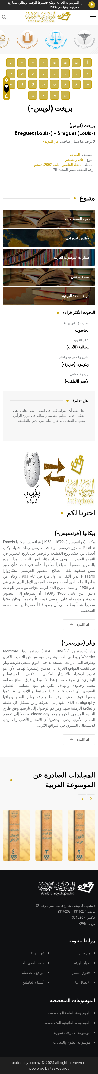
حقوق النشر (81, 973)
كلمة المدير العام (31, 963)
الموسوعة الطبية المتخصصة (69, 1013)
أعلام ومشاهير (75, 160)
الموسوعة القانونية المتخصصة (67, 1023)
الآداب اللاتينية (81, 340)
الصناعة (74, 155)
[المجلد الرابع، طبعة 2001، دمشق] (47, 835)
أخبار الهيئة (82, 963)
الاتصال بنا (82, 982)
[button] (91, 798)
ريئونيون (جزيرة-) (75, 364)
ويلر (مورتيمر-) (78, 643)
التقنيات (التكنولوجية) (76, 323)
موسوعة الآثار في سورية (72, 1033)
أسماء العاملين (33, 982)
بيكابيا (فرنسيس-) (75, 533)
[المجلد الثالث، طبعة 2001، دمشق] (79, 835)
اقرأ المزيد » (50, 141)
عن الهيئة (37, 953)
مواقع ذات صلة (33, 973)
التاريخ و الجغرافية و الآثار (74, 357)
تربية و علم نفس (79, 374)
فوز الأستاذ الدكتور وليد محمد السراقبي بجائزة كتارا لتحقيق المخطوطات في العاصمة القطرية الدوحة (41, 5)
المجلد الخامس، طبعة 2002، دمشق (57, 165)
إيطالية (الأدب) (77, 347)
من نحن (84, 953)
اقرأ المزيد (83, 624)
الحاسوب (82, 330)
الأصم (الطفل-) (77, 381)
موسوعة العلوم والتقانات (71, 1042)
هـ (54, 95)
